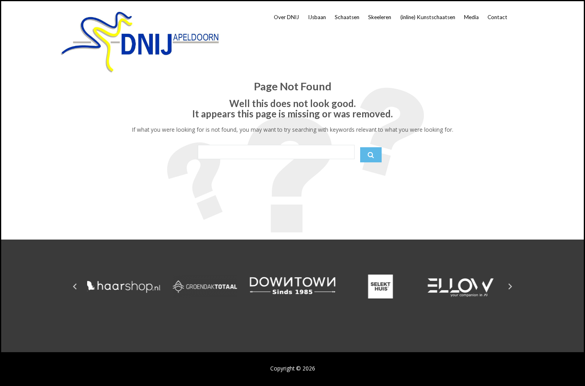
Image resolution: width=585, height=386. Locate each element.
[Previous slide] (75, 286)
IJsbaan (317, 17)
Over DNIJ (286, 17)
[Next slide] (510, 286)
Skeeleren (379, 17)
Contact (497, 17)
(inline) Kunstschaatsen (427, 17)
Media (471, 17)
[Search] (371, 154)
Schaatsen (347, 17)
